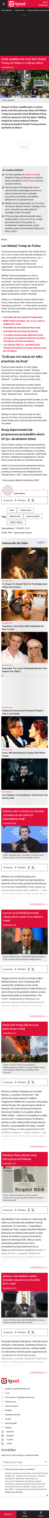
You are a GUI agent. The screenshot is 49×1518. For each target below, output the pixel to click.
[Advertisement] (24, 34)
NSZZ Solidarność (43, 3)
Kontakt (8, 1419)
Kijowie (23, 219)
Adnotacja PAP (11, 1423)
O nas (7, 1393)
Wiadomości (19, 10)
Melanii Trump (31, 174)
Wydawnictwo (10, 1401)
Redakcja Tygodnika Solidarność (17, 1388)
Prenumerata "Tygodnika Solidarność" (20, 1397)
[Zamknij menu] (4, 4)
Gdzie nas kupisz (11, 1406)
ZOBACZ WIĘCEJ (16, 522)
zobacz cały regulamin (14, 1492)
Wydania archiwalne (12, 1414)
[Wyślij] (45, 1461)
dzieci (11, 510)
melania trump (25, 510)
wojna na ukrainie (33, 516)
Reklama (8, 1427)
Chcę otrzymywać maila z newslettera (20, 1469)
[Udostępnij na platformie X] (32, 500)
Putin (36, 203)
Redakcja (8, 1410)
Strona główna (6, 10)
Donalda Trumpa (28, 180)
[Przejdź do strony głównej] (17, 3)
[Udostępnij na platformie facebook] (28, 500)
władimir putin (14, 516)
